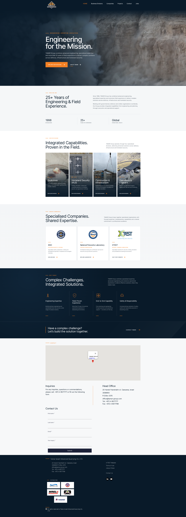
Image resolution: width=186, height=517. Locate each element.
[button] (110, 3)
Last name (51, 422)
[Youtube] (111, 479)
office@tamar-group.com (112, 399)
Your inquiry (51, 440)
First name (51, 413)
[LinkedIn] (107, 479)
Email (50, 431)
